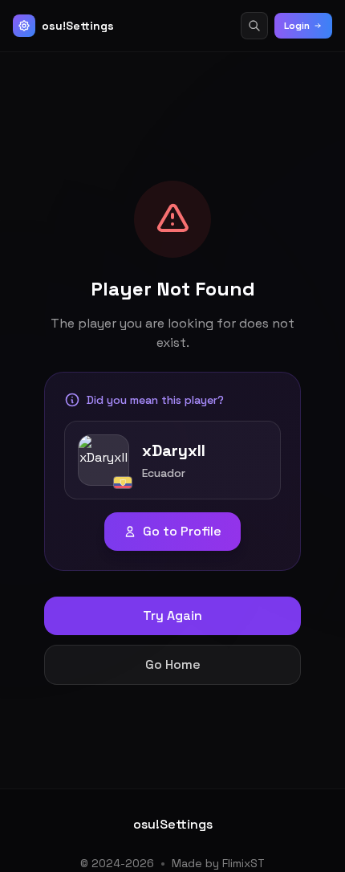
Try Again (172, 615)
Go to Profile (182, 531)
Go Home (173, 664)
